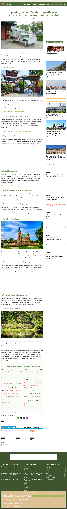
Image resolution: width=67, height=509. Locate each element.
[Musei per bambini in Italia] (4, 481)
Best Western (27, 403)
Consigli (34, 4)
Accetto (40, 496)
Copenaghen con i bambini (26, 52)
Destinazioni (27, 4)
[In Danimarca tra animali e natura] (56, 208)
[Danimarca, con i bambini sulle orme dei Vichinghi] (56, 191)
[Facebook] (58, 1)
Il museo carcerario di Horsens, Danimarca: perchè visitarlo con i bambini (7, 441)
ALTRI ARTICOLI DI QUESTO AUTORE (28, 427)
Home (2, 7)
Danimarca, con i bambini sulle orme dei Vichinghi (55, 198)
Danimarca (7, 7)
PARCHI (39, 0)
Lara (47, 178)
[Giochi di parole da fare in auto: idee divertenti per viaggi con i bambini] (27, 475)
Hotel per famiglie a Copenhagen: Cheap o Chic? (54, 238)
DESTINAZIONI (22, 0)
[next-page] (6, 445)
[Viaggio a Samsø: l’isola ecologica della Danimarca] (56, 85)
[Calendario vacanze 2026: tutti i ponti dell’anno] (27, 468)
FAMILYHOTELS (15, 0)
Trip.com (5, 405)
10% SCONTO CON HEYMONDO (12, 384)
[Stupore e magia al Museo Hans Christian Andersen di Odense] (22, 434)
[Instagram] (60, 1)
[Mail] (62, 1)
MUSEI (43, 0)
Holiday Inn (27, 406)
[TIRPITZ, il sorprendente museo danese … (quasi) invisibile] (36, 434)
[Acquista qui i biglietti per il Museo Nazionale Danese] (16, 131)
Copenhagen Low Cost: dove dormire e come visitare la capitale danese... (54, 74)
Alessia (47, 94)
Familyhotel (58, 4)
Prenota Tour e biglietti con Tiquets (33, 390)
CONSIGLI (28, 0)
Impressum (27, 506)
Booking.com (6, 399)
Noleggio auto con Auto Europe (11, 393)
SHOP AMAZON (52, 0)
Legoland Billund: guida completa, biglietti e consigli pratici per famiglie (54, 133)
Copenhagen (12, 7)
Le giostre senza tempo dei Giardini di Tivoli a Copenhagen (55, 115)
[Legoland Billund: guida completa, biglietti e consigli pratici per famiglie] (56, 125)
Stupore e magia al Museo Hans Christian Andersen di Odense (55, 175)
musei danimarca (8, 421)
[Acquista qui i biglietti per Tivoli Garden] (12, 112)
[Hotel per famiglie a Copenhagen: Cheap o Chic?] (56, 231)
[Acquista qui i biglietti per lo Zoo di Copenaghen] (14, 186)
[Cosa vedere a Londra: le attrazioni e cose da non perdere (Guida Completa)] (4, 475)
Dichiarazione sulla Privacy (17, 506)
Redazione (48, 200)
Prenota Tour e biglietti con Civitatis (33, 383)
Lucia (34, 18)
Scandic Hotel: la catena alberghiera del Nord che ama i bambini (55, 256)
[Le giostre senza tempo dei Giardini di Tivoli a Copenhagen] (56, 108)
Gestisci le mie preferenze (57, 496)
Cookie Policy (6, 506)
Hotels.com (6, 402)
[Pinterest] (65, 1)
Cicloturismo (49, 4)
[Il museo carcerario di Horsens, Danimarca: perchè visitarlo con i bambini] (7, 434)
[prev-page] (2, 445)
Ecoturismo (42, 4)
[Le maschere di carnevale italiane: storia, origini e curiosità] (27, 485)
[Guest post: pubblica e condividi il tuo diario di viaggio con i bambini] (4, 468)
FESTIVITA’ (34, 0)
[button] (64, 4)
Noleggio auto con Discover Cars (11, 390)
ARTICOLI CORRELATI (8, 427)
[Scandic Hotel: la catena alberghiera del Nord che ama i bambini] (56, 248)
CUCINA (47, 0)
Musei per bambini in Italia (13, 479)
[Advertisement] (22, 159)
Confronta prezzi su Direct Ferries (32, 396)
